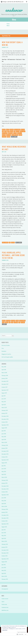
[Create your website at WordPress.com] (14, 1)
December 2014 (5, 486)
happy (8, 131)
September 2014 (5, 494)
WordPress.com (5, 610)
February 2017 (5, 410)
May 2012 (4, 570)
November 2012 (5, 553)
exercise (6, 322)
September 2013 (5, 523)
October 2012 (4, 555)
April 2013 (4, 538)
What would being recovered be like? (14, 148)
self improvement (15, 134)
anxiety (7, 129)
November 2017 (5, 384)
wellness (8, 136)
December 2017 (5, 381)
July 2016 (4, 430)
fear (3, 131)
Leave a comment (14, 136)
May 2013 (4, 535)
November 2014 (5, 489)
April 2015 (4, 474)
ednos (3, 322)
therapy (20, 134)
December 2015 (5, 451)
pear (19, 322)
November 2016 (5, 419)
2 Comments (4, 324)
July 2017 (3, 395)
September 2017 (5, 390)
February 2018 (5, 375)
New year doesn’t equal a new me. (12, 43)
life (14, 131)
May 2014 (4, 500)
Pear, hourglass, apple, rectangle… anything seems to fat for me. (13, 255)
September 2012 (5, 558)
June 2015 (4, 468)
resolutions (8, 134)
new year (15, 133)
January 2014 (4, 512)
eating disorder (17, 129)
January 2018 (4, 378)
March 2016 (4, 442)
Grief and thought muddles (7, 357)
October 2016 (4, 422)
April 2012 (4, 573)
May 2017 (4, 401)
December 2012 (5, 550)
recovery (4, 134)
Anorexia (3, 129)
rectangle (23, 322)
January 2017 (4, 413)
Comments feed (5, 607)
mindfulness (10, 133)
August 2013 (4, 526)
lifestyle (17, 131)
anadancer (14, 10)
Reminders (4, 351)
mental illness (4, 133)
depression (12, 129)
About (8, 25)
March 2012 (4, 576)
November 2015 (5, 454)
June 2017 (4, 398)
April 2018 (4, 369)
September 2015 (5, 459)
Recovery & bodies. (6, 345)
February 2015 (5, 480)
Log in (3, 601)
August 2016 (4, 427)
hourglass (16, 322)
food (12, 322)
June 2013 (4, 532)
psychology (19, 133)
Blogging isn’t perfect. (6, 354)
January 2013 (4, 547)
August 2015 (4, 462)
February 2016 (5, 445)
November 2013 (5, 518)
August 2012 (4, 561)
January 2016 (4, 448)
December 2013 (5, 515)
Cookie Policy (4, 630)
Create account (5, 598)
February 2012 (5, 579)
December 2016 (5, 416)
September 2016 (5, 425)
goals (5, 131)
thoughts (4, 136)
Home (8, 23)
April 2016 (4, 439)
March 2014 (4, 506)
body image (8, 320)
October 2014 (4, 491)
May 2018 (4, 366)
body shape (13, 320)
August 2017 (4, 393)
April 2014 (4, 503)
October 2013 (4, 521)
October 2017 (4, 387)
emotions (23, 129)
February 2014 (5, 509)
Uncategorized (5, 589)
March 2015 (4, 477)
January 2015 (4, 483)
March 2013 (4, 541)
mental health (22, 131)
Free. (3, 348)
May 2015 (4, 471)
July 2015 (4, 465)
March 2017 (4, 407)
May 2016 (4, 436)
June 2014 (4, 497)
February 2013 (5, 544)
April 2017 (4, 404)
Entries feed (4, 604)
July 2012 (4, 564)
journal (11, 131)
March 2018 (4, 372)
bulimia (17, 320)
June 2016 (4, 433)
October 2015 (4, 457)
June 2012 (4, 567)
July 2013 (4, 529)
